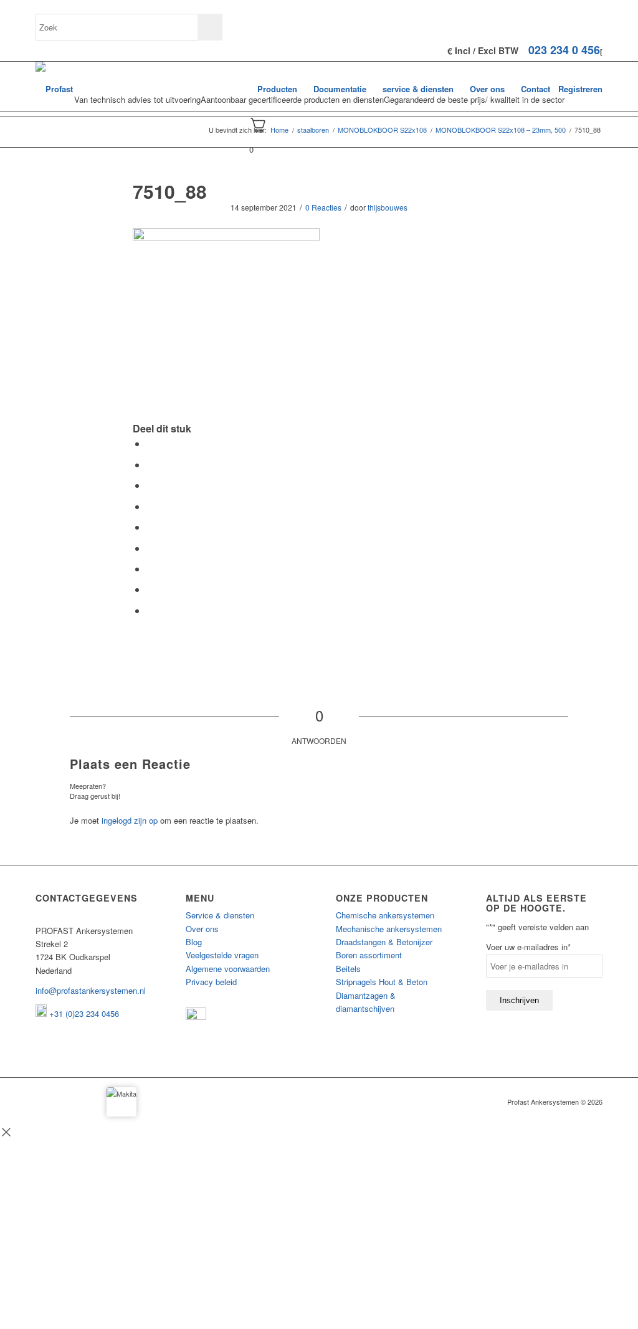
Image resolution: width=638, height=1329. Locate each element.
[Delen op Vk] (150, 568)
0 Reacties (323, 207)
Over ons (202, 929)
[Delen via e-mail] (150, 610)
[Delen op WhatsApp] (150, 485)
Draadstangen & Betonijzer (384, 942)
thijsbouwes (387, 207)
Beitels (348, 968)
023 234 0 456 (564, 50)
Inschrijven (519, 1000)
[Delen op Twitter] (150, 464)
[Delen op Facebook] (150, 443)
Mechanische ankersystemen (389, 929)
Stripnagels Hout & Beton (381, 982)
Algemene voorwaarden (228, 968)
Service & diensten (220, 915)
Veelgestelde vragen (222, 955)
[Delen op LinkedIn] (150, 526)
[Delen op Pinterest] (150, 506)
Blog (194, 942)
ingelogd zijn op (130, 820)
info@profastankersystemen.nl (91, 990)
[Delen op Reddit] (150, 589)
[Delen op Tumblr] (150, 548)
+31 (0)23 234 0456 (83, 1013)
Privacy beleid (211, 982)
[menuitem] (277, 89)
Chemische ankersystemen (385, 915)
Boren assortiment (369, 955)
